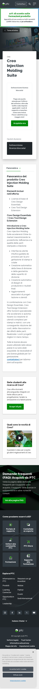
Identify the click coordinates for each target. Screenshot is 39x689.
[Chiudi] (33, 652)
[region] (18, 668)
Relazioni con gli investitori (24, 580)
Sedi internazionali (25, 598)
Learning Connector (7, 591)
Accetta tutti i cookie (18, 669)
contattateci (13, 359)
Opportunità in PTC (8, 598)
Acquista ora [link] (19, 123)
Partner (21, 590)
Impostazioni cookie (27, 646)
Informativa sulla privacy (19, 643)
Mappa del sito (11, 646)
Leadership (7, 604)
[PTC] (19, 631)
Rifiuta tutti (17, 675)
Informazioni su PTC (9, 580)
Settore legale (13, 640)
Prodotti (6, 586)
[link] (15, 407)
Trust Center (26, 640)
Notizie (20, 586)
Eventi (20, 594)
